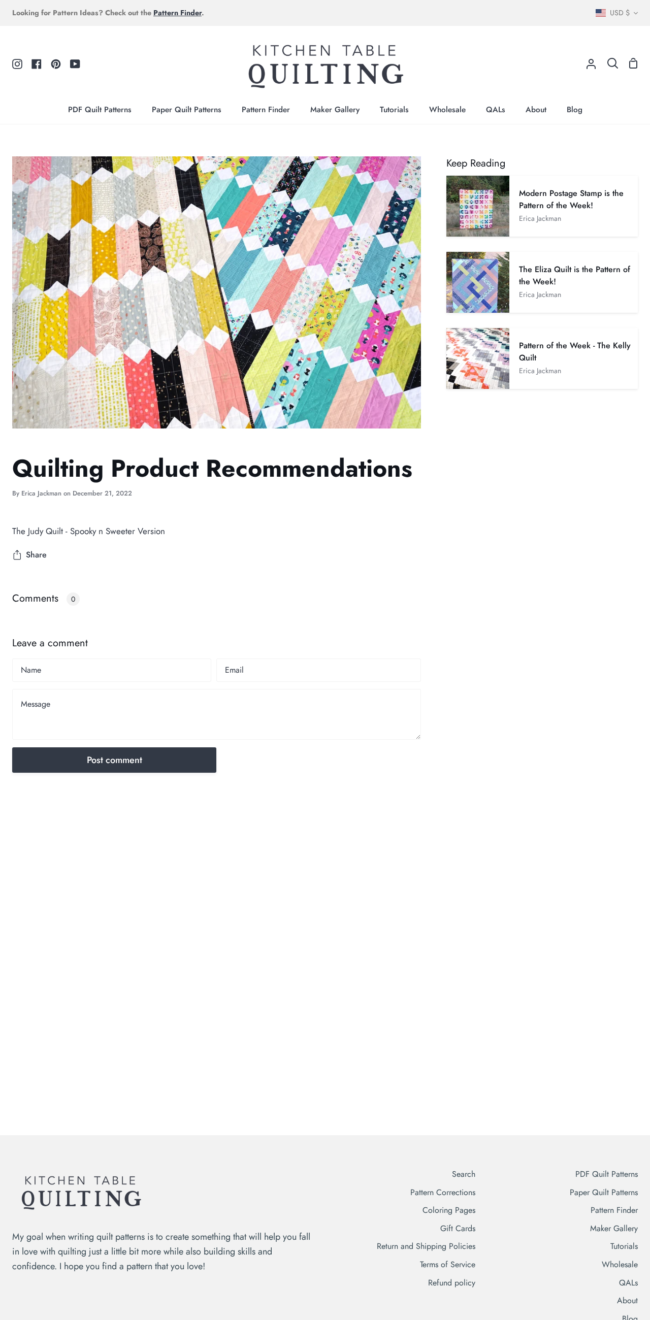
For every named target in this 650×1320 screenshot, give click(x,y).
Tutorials (624, 1246)
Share (36, 554)
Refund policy (451, 1283)
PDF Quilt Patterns (606, 1174)
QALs (628, 1283)
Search (463, 1174)
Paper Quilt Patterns (604, 1192)
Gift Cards (457, 1228)
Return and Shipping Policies (426, 1246)
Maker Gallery (614, 1228)
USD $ (620, 13)
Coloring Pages (448, 1210)
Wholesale (620, 1264)
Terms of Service (447, 1264)
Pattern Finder (614, 1210)
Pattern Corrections (442, 1192)
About (627, 1300)
